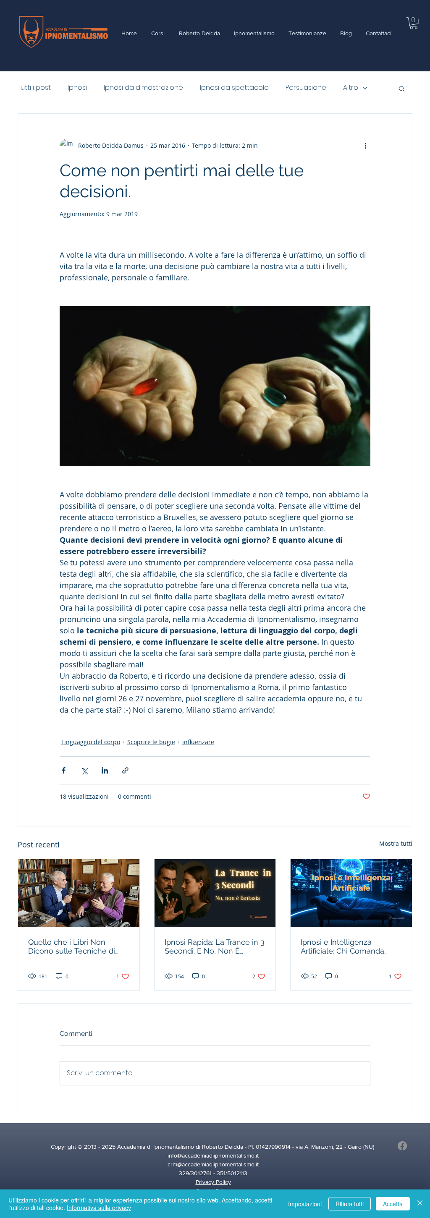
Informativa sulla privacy (99, 1207)
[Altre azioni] (365, 146)
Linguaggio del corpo (90, 742)
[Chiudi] (420, 1203)
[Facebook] (402, 1145)
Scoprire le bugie (151, 742)
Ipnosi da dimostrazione (143, 87)
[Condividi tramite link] (125, 770)
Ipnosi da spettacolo (234, 87)
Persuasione (306, 87)
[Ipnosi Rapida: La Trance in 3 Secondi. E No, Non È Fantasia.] (215, 893)
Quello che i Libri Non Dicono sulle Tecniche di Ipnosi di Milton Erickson (71, 946)
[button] (413, 23)
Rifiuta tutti (350, 1204)
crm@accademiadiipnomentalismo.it (213, 1164)
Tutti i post (34, 87)
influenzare (198, 742)
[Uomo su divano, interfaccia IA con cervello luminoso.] (351, 893)
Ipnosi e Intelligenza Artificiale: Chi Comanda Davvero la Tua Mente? (342, 946)
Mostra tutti (395, 843)
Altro (350, 87)
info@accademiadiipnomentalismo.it (213, 1155)
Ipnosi (77, 87)
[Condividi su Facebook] (64, 770)
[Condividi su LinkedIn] (105, 770)
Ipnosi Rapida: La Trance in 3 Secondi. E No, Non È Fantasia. (215, 946)
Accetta (393, 1204)
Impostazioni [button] (305, 1204)
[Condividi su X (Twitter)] (84, 770)
